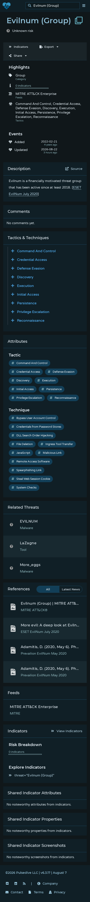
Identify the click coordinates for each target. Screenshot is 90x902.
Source (76, 169)
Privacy (59, 892)
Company (50, 883)
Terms (38, 892)
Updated (21, 150)
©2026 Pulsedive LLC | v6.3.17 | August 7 (36, 873)
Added (19, 142)
